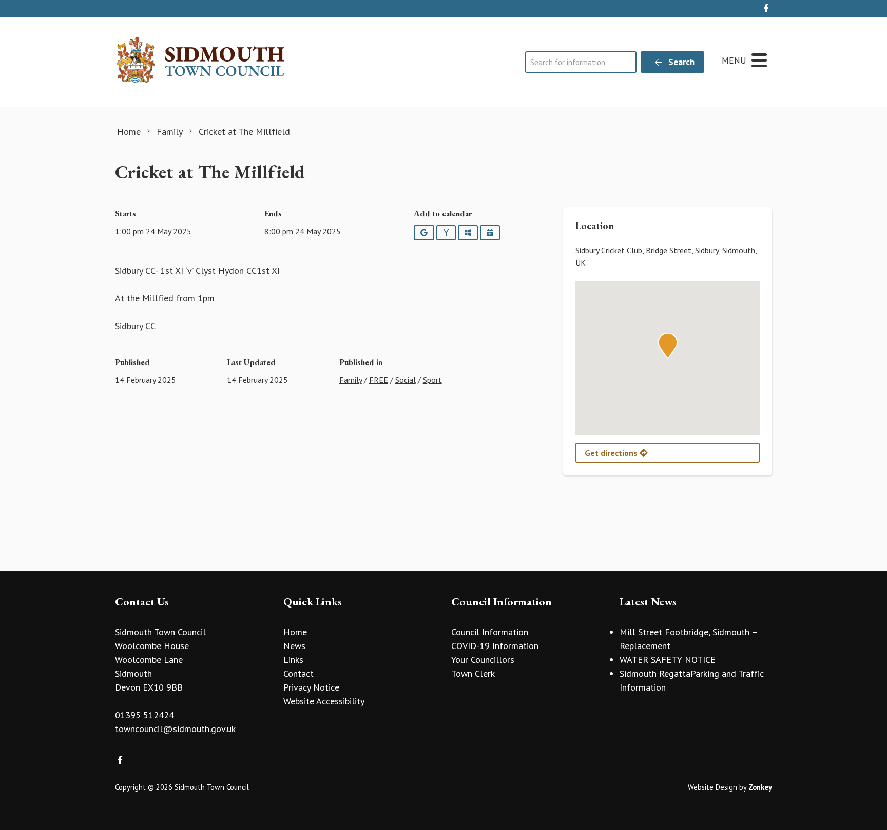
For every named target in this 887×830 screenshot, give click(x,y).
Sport (432, 380)
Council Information (489, 632)
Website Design (712, 787)
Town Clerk (473, 673)
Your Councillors (482, 659)
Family (350, 380)
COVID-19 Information (494, 646)
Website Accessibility (323, 701)
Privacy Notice (311, 687)
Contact (298, 673)
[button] (668, 345)
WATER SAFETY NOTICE (668, 659)
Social (405, 380)
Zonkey (760, 787)
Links (293, 659)
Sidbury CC (135, 326)
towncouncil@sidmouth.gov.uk (175, 729)
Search (680, 62)
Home (295, 632)
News (294, 646)
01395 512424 (144, 715)
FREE (378, 380)
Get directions (612, 453)
